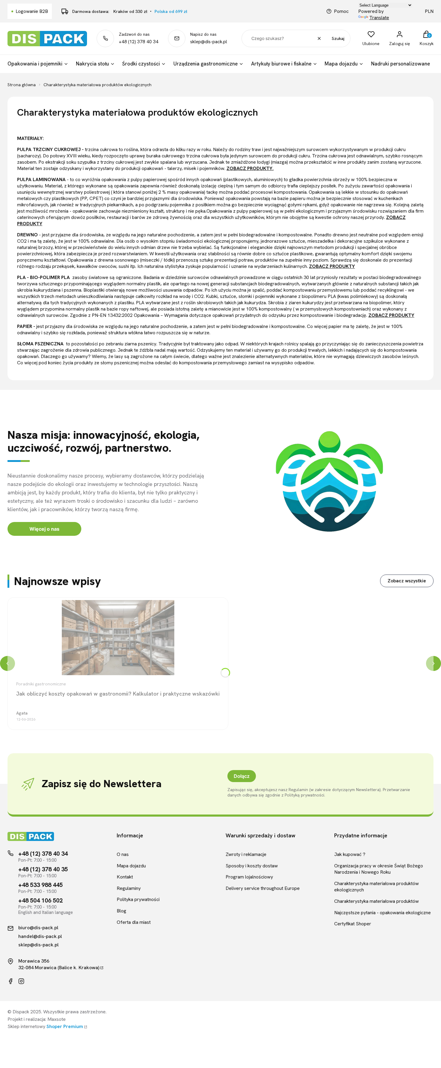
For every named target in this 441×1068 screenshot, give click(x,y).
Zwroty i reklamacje (246, 854)
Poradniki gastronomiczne (41, 684)
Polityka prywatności (138, 899)
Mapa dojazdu (131, 866)
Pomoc (341, 11)
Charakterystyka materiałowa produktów (376, 901)
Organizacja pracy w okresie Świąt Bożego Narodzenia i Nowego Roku (378, 869)
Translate (379, 17)
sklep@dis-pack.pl (208, 42)
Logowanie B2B (32, 11)
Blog (121, 911)
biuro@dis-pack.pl (38, 928)
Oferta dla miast (134, 922)
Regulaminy (129, 888)
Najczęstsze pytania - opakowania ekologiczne (382, 912)
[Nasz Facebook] (11, 981)
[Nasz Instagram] (21, 981)
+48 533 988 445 (40, 885)
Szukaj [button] (338, 38)
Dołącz (242, 776)
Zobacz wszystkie (407, 581)
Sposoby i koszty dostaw (252, 866)
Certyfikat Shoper (352, 924)
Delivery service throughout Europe (263, 888)
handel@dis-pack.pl (40, 936)
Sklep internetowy (45, 1026)
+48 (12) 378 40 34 (138, 42)
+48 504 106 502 (40, 900)
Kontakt (125, 877)
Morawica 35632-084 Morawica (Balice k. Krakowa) (58, 964)
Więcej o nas (44, 529)
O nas (123, 854)
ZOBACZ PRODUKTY (332, 266)
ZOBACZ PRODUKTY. (250, 168)
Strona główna (22, 85)
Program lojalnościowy (249, 877)
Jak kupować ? (349, 854)
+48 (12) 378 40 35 (43, 869)
